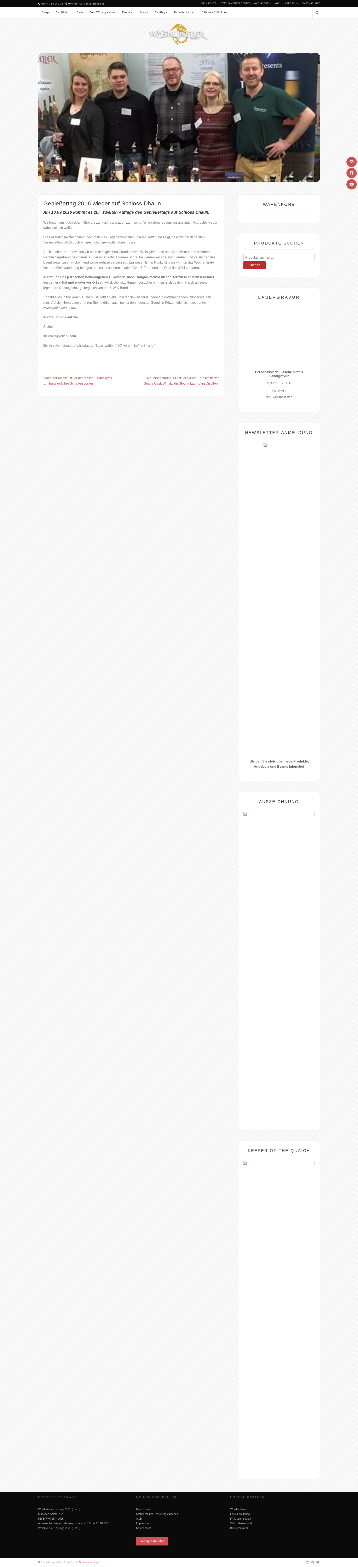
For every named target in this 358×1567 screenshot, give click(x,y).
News (144, 12)
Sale (79, 12)
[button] (152, 1541)
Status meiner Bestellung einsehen (245, 3)
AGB (277, 3)
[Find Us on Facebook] (351, 173)
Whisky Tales (238, 1509)
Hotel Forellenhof (240, 1513)
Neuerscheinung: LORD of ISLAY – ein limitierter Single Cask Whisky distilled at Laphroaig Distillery (181, 380)
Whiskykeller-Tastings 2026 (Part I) (59, 1509)
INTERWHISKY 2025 (51, 1518)
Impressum (291, 3)
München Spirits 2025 (51, 1513)
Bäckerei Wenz (239, 1528)
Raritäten (63, 12)
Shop (45, 12)
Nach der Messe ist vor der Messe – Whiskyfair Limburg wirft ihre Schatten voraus (78, 380)
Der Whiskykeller (103, 12)
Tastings (161, 12)
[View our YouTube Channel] (351, 184)
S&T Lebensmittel (241, 1523)
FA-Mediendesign (240, 1518)
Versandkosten (282, 396)
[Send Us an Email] (351, 162)
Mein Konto (209, 3)
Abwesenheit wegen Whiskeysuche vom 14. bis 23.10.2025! (74, 1523)
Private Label (184, 12)
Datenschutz (311, 3)
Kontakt (128, 12)
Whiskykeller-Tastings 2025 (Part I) (59, 1528)
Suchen (254, 265)
